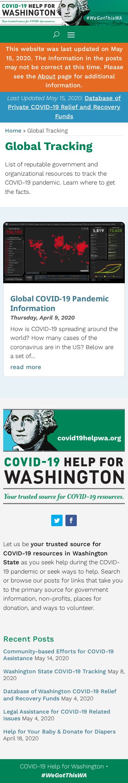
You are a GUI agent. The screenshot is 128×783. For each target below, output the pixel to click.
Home (13, 130)
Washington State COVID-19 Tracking (54, 671)
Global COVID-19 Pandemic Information (59, 303)
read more (25, 366)
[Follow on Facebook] (71, 520)
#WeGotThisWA (64, 775)
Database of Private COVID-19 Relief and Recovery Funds (64, 107)
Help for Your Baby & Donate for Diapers (59, 731)
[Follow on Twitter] (57, 520)
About (46, 76)
